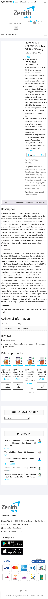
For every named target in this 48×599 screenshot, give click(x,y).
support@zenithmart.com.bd (25, 2)
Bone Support (30, 172)
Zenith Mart (8, 596)
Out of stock (7, 386)
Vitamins (42, 186)
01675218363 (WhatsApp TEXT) (12, 531)
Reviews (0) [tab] (40, 202)
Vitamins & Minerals (32, 188)
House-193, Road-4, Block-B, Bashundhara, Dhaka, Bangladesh (24, 521)
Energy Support (36, 175)
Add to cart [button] (18, 386)
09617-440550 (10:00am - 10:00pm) (15, 524)
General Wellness (31, 177)
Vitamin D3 (34, 186)
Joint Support (36, 183)
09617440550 (6, 2)
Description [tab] (8, 202)
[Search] (16, 28)
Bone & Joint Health (38, 169)
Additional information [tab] (24, 202)
